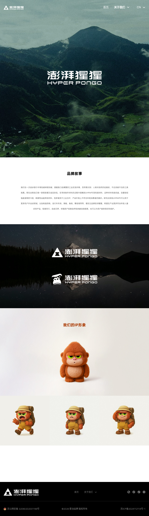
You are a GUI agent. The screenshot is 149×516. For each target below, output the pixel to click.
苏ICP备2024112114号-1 (132, 508)
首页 (106, 7)
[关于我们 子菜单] (128, 7)
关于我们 (119, 7)
